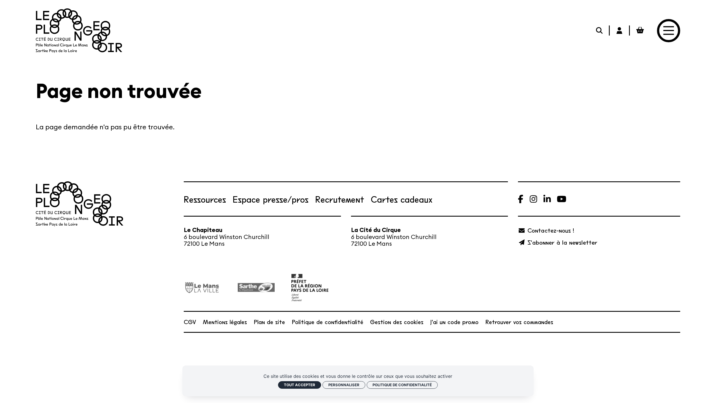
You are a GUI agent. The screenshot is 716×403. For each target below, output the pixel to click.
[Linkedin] (547, 199)
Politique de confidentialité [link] (402, 385)
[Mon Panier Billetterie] (640, 30)
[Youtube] (561, 199)
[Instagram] (533, 199)
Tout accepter (299, 385)
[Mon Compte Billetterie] (620, 30)
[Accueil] (79, 30)
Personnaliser (343, 385)
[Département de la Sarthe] (256, 287)
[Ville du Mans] (202, 287)
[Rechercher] (600, 30)
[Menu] (668, 30)
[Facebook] (520, 199)
